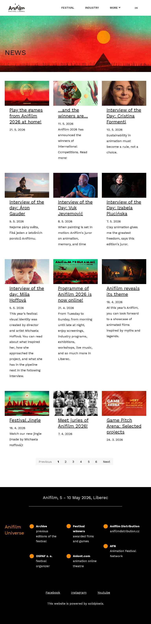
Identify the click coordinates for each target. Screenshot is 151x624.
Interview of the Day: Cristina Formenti (124, 116)
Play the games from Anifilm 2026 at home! (26, 116)
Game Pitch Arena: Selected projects (124, 426)
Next (106, 462)
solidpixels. (96, 603)
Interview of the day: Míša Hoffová (26, 294)
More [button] (114, 7)
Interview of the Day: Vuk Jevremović (75, 208)
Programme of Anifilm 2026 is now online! (75, 294)
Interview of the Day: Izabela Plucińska (124, 208)
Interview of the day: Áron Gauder (26, 208)
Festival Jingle (25, 420)
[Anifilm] (16, 8)
